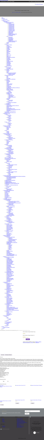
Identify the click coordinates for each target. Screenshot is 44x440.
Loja (14, 12)
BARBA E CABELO (18, 12)
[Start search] (0, 329)
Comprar (27, 339)
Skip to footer (6, 0)
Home (12, 12)
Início (1, 330)
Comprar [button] (17, 403)
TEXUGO (16, 330)
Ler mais (2, 404)
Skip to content (2, 0)
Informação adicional (8, 354)
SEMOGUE (37, 342)
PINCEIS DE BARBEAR (11, 330)
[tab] (2, 355)
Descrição (2, 354)
